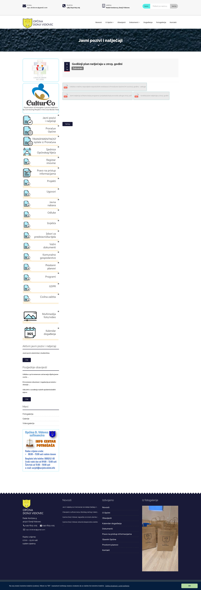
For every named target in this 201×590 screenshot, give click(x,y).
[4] (160, 538)
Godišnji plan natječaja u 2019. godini (97, 64)
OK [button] (189, 586)
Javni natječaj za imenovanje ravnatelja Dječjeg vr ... (80, 507)
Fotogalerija (161, 22)
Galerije (26, 418)
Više (26, 360)
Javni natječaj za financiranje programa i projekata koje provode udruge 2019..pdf (100, 96)
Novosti (98, 22)
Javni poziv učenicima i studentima (36, 353)
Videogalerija (28, 423)
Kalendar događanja (112, 523)
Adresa (108, 5)
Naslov (146, 6)
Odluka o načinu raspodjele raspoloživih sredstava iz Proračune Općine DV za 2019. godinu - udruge (107, 87)
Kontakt (173, 22)
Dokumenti (133, 22)
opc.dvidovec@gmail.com (37, 8)
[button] (117, 586)
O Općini (109, 22)
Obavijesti (121, 22)
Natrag (67, 124)
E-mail (29, 5)
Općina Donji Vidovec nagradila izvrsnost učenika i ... (80, 517)
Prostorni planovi (110, 545)
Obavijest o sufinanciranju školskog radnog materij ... (80, 512)
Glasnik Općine (109, 539)
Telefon (70, 5)
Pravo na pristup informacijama (117, 534)
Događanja (148, 22)
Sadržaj (174, 6)
